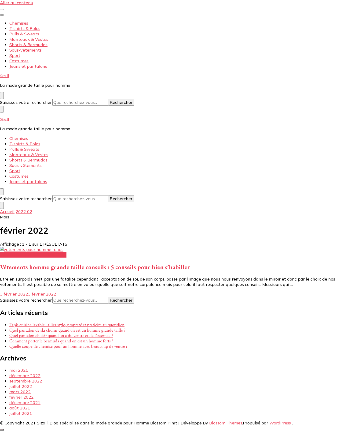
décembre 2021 (24, 402)
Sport (14, 55)
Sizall (4, 75)
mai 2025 (18, 370)
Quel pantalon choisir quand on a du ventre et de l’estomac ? (61, 335)
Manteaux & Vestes (28, 39)
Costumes (19, 61)
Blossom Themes (225, 423)
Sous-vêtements (25, 50)
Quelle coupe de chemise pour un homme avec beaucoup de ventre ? (68, 346)
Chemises (18, 23)
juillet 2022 (20, 386)
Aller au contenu (16, 2)
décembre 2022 (24, 375)
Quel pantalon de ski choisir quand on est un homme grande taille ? (67, 330)
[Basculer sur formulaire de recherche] (2, 95)
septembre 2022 (25, 381)
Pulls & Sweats (24, 34)
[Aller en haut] (2, 430)
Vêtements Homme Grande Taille (33, 255)
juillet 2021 (20, 413)
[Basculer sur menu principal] (2, 9)
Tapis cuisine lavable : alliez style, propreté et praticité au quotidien (66, 324)
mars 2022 (20, 391)
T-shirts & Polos (24, 28)
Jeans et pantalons (28, 66)
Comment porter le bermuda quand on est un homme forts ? (61, 341)
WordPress (280, 423)
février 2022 (21, 397)
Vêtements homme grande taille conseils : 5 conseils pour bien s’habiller (95, 267)
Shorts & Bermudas (28, 44)
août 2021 (19, 408)
